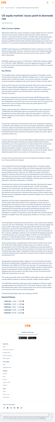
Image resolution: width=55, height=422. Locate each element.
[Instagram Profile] (21, 408)
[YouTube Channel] (18, 408)
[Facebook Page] (4, 408)
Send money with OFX (8, 349)
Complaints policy (7, 367)
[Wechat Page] (14, 408)
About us (5, 373)
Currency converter (7, 355)
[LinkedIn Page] (7, 408)
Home (2, 7)
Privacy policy (6, 397)
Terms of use (6, 394)
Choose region (6, 358)
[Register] (47, 3)
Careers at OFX (6, 382)
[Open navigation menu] (53, 3)
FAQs (4, 364)
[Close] (49, 414)
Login (4, 346)
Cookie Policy (42, 418)
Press (4, 376)
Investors (5, 385)
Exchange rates (6, 352)
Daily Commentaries (10, 7)
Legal (4, 391)
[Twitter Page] (11, 408)
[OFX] (3, 3)
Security (5, 379)
